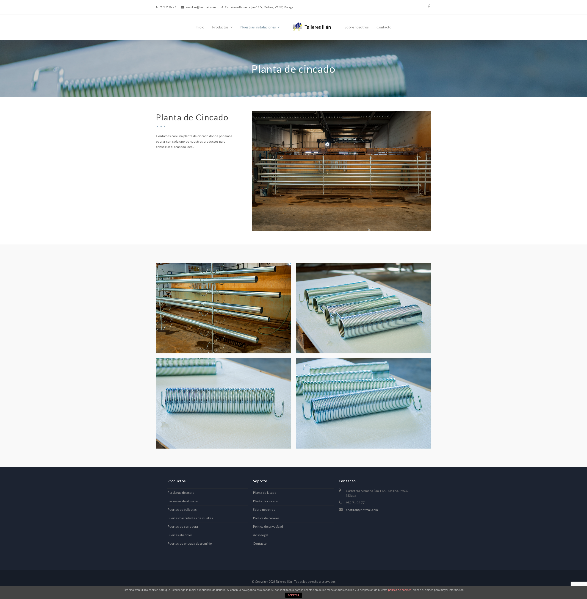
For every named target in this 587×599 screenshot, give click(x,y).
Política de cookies (266, 518)
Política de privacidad (268, 526)
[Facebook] (429, 6)
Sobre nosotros (264, 509)
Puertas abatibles (180, 535)
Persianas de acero (180, 492)
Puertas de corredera (182, 526)
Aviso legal (260, 535)
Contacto (260, 543)
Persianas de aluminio (182, 501)
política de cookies (399, 590)
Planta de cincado (265, 501)
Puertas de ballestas (182, 509)
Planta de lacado (264, 492)
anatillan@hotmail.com (362, 510)
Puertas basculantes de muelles (190, 518)
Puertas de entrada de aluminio (189, 543)
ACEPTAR (293, 595)
